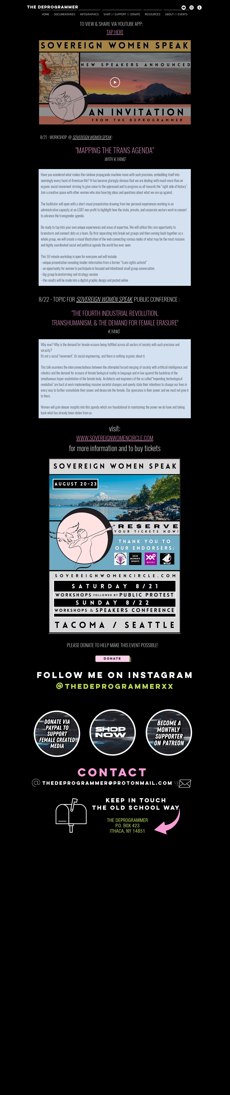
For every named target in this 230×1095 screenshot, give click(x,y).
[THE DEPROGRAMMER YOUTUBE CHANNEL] (183, 7)
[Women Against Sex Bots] (199, 7)
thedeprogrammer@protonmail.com (107, 783)
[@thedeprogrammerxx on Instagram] (191, 7)
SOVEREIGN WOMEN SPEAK (104, 299)
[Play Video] (115, 82)
